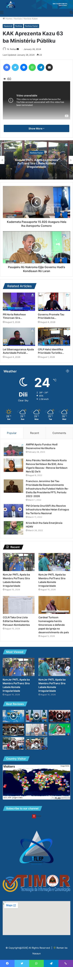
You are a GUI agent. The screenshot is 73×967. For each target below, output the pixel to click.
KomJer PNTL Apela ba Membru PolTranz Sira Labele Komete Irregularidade (36, 163)
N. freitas (11, 49)
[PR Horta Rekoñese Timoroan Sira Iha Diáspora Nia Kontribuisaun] (19, 302)
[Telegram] (40, 67)
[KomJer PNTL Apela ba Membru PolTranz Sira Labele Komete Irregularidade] (19, 562)
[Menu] (2, 12)
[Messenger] (23, 67)
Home (8, 18)
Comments (59, 433)
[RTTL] (36, 4)
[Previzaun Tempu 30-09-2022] (13, 716)
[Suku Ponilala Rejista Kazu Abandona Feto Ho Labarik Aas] (59, 730)
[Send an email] (18, 49)
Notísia (18, 18)
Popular (12, 433)
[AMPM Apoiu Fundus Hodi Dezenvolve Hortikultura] (13, 449)
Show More (36, 128)
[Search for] (71, 12)
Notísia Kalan (31, 18)
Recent (34, 433)
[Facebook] (6, 67)
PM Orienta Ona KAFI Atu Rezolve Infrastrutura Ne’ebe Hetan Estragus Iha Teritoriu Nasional (47, 509)
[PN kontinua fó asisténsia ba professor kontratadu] (13, 743)
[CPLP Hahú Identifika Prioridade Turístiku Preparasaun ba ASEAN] (54, 337)
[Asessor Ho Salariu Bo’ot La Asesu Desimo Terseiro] (36, 716)
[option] (36, 160)
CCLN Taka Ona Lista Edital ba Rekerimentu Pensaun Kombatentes (16, 621)
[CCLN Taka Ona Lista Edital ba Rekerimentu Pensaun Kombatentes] (19, 605)
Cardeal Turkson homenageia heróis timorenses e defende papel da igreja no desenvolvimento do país (53, 625)
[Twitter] (15, 67)
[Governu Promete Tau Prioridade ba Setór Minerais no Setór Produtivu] (54, 302)
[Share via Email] (49, 67)
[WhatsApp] (32, 67)
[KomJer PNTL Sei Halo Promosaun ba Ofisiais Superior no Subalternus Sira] (59, 716)
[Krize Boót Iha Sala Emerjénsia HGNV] (13, 527)
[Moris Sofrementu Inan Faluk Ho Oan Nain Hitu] (36, 730)
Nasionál (8, 26)
